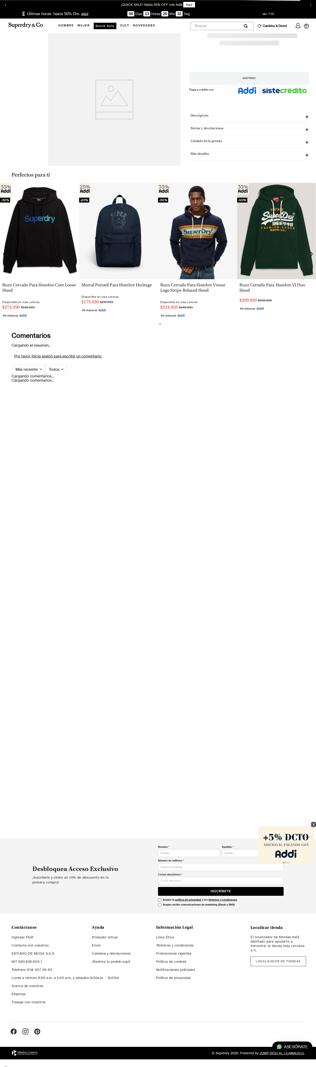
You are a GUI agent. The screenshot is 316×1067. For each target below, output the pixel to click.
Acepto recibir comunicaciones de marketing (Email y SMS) (199, 904)
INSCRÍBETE (221, 891)
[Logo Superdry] (28, 25)
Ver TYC (268, 14)
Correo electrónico (170, 874)
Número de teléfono (171, 860)
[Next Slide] (311, 253)
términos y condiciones (222, 899)
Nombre (163, 846)
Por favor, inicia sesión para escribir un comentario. (58, 356)
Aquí (189, 4)
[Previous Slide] (4, 253)
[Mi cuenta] (298, 24)
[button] (118, 282)
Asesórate (296, 1047)
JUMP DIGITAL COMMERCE (282, 1053)
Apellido (228, 846)
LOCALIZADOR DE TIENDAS (278, 961)
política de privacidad (188, 899)
